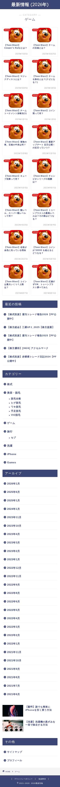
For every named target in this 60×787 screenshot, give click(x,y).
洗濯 (9, 445)
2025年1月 (13, 500)
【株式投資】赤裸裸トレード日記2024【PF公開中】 (31, 358)
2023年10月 (14, 525)
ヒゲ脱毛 (16, 403)
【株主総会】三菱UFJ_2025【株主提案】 (31, 327)
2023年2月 (13, 551)
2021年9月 (13, 668)
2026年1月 (13, 483)
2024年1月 (13, 508)
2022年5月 (13, 610)
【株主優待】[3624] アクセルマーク (27, 348)
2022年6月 (13, 601)
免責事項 (42, 779)
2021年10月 (14, 660)
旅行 (9, 431)
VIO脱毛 (15, 415)
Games (11, 462)
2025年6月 (13, 491)
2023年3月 (13, 542)
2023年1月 (13, 559)
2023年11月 (14, 517)
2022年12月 (14, 567)
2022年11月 (14, 576)
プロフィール (14, 760)
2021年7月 (13, 685)
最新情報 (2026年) (30, 4)
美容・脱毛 (13, 392)
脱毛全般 (16, 398)
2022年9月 (13, 584)
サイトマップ (14, 752)
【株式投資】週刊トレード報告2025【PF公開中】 (31, 337)
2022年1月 (13, 643)
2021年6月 (13, 694)
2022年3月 (13, 626)
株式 (9, 384)
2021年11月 (14, 652)
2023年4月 (13, 534)
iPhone (11, 454)
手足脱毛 (16, 411)
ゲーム (11, 423)
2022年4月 (13, 618)
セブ (13, 437)
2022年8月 (13, 593)
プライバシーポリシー (23, 779)
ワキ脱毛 (16, 407)
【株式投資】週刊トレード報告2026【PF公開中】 (31, 316)
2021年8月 (13, 677)
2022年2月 (13, 635)
